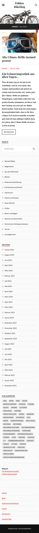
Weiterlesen (9, 132)
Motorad (7, 424)
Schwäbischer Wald (25, 434)
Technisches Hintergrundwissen (16, 224)
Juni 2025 (8, 260)
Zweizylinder (8, 454)
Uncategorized (10, 234)
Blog (3, 498)
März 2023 (9, 307)
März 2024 (9, 297)
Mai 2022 (8, 359)
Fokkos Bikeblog (19, 5)
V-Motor (31, 437)
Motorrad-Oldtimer (11, 427)
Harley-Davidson (9, 414)
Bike (5, 401)
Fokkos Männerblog (9, 474)
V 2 (4, 440)
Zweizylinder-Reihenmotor (13, 457)
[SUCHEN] (34, 149)
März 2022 (9, 370)
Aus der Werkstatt (11, 172)
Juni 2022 (8, 354)
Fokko (4, 68)
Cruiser (31, 404)
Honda (21, 414)
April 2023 (8, 302)
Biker (11, 401)
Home (4, 509)
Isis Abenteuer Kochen (10, 471)
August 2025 (9, 255)
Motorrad (17, 424)
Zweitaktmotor (21, 450)
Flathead (23, 407)
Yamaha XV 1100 (9, 447)
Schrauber (26, 430)
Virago (6, 444)
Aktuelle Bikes (10, 161)
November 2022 (11, 328)
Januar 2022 (9, 380)
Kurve (5, 420)
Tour (14, 437)
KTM (28, 417)
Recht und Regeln (11, 213)
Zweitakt (21, 447)
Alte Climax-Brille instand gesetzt (18, 58)
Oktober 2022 (10, 333)
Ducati (6, 407)
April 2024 (8, 291)
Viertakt (30, 440)
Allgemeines (9, 166)
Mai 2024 (8, 286)
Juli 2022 (8, 349)
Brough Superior (9, 404)
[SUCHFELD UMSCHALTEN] (35, 5)
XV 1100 (14, 444)
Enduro (14, 407)
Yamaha (23, 444)
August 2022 (9, 344)
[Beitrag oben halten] (37, 31)
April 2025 (8, 265)
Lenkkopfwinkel (17, 420)
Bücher (7, 177)
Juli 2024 (8, 281)
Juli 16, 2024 (15, 68)
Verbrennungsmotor (16, 440)
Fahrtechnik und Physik (13, 187)
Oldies (7, 208)
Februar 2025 (10, 276)
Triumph (22, 437)
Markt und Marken (12, 198)
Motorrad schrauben (11, 430)
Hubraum (30, 414)
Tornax (6, 437)
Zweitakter (7, 450)
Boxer (25, 401)
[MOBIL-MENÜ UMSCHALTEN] (3, 5)
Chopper (22, 404)
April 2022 (8, 365)
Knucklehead (8, 417)
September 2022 (11, 338)
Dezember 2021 (10, 385)
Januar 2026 (9, 250)
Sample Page (6, 519)
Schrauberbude (9, 434)
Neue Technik (10, 203)
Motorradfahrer (28, 427)
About (4, 493)
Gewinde (18, 411)
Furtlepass (7, 411)
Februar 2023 (10, 312)
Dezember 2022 (10, 323)
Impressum (9, 192)
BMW (18, 401)
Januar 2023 (9, 318)
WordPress (26, 528)
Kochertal (20, 417)
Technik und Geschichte (13, 219)
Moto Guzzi (30, 420)
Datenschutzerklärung (13, 182)
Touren (7, 229)
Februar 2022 (10, 375)
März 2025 (9, 270)
